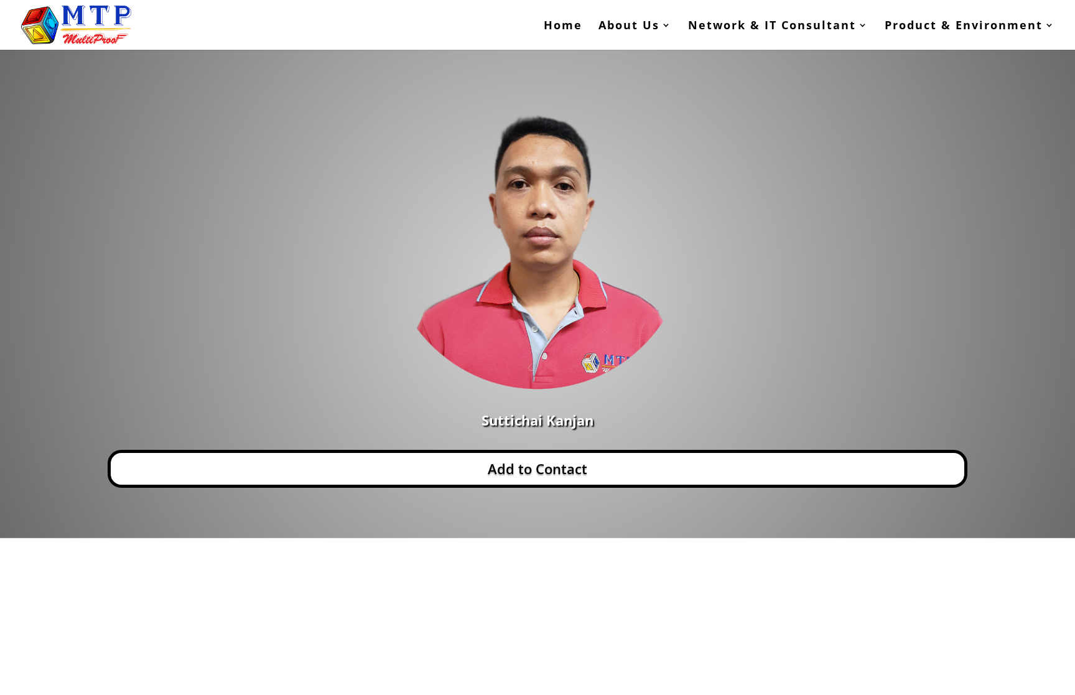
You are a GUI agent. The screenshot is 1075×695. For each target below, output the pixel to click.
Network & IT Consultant (772, 26)
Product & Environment (964, 26)
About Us (628, 26)
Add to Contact (537, 468)
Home (563, 26)
